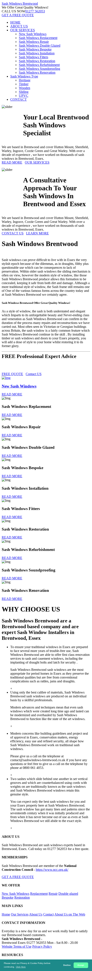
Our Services (19, 914)
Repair (53, 893)
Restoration (22, 897)
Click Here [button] (21, 967)
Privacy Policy (42, 946)
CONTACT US (13, 233)
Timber (23, 84)
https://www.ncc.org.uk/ (52, 869)
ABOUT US (19, 26)
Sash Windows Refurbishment (39, 65)
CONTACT (18, 99)
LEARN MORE (37, 233)
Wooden (24, 88)
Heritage (24, 80)
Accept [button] (80, 965)
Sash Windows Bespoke (35, 49)
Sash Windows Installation (37, 53)
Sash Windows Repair (34, 41)
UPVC (23, 95)
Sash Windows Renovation (37, 72)
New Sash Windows (32, 34)
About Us (35, 914)
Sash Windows (20, 3)
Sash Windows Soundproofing (39, 68)
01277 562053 (35, 11)
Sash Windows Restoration (37, 61)
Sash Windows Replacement (38, 38)
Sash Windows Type (24, 76)
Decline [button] (67, 965)
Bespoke (7, 897)
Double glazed (68, 893)
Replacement (39, 893)
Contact (48, 914)
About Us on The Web (69, 914)
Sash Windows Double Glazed (39, 45)
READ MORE (12, 162)
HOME (15, 22)
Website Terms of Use (16, 946)
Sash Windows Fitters (33, 57)
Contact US (34, 374)
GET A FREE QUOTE (18, 15)
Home (6, 914)
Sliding (23, 92)
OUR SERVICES (22, 30)
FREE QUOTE (12, 374)
